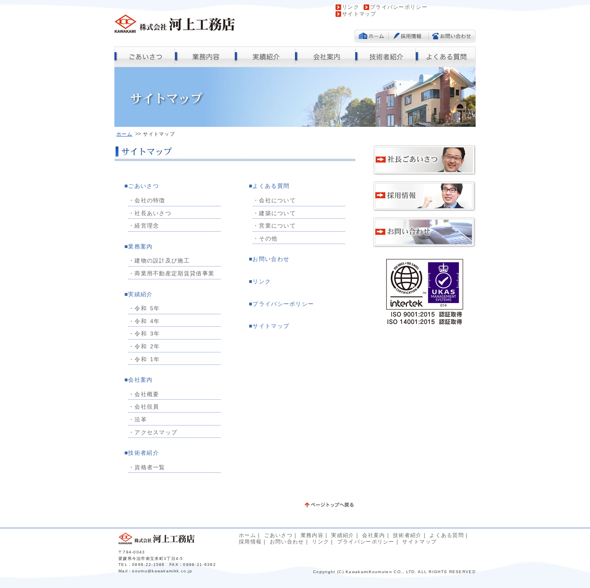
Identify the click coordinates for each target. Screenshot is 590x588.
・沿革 (137, 419)
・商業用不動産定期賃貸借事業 (171, 273)
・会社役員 (143, 406)
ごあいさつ (143, 186)
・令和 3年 (144, 333)
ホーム (124, 133)
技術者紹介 (143, 453)
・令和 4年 (144, 321)
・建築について (274, 213)
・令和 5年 (144, 308)
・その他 (265, 238)
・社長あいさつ (149, 213)
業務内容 (312, 535)
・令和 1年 (144, 359)
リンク (350, 7)
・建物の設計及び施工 (159, 260)
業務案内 (140, 246)
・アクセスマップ (152, 432)
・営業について (274, 225)
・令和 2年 (144, 346)
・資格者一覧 (146, 467)
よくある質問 (270, 186)
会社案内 (140, 379)
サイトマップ (359, 14)
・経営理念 (143, 225)
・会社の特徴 (146, 200)
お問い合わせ (270, 259)
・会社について (274, 200)
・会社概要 (143, 394)
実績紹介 (140, 294)
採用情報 (250, 542)
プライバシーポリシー (398, 7)
